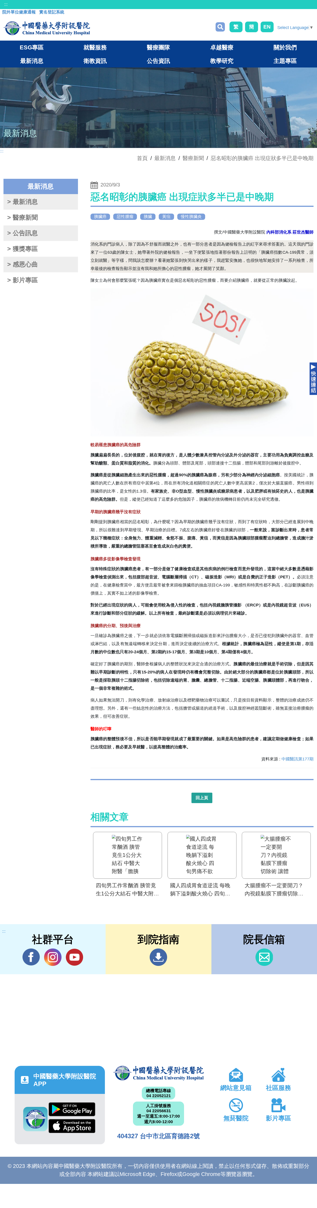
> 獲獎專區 (22, 248)
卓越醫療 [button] (221, 47)
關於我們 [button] (285, 47)
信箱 (264, 957)
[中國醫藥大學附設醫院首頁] (46, 28)
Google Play (72, 1110)
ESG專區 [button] (32, 47)
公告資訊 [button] (158, 61)
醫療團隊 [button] (158, 47)
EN (267, 27)
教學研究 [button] (221, 61)
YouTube (74, 957)
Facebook (31, 957)
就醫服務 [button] (95, 47)
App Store (72, 1127)
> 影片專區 (22, 280)
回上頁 (202, 797)
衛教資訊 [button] (95, 61)
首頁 (142, 158)
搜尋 (220, 27)
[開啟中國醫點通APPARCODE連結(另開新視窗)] (35, 1119)
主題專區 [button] (285, 61)
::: (6, 4)
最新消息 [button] (31, 61)
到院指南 (158, 957)
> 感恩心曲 (22, 264)
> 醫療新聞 (22, 217)
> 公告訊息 (22, 233)
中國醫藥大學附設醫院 (158, 1073)
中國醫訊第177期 (297, 759)
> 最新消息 (22, 201)
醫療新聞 (193, 158)
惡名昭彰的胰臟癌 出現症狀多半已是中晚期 (262, 158)
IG (52, 957)
